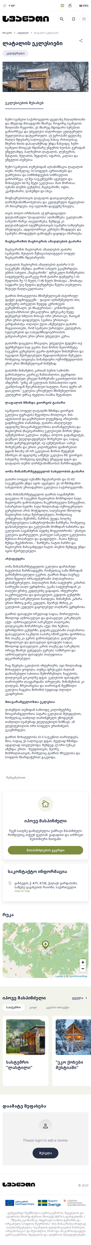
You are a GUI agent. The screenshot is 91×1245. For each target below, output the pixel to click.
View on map (22, 891)
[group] (26, 1051)
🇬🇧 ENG (83, 5)
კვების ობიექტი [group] (57, 1007)
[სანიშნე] (73, 19)
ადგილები (23, 32)
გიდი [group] (33, 1007)
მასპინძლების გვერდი (46, 850)
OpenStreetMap (78, 976)
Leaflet (59, 976)
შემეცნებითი (16, 777)
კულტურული (15, 53)
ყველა (77, 998)
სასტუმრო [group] (13, 1007)
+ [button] (82, 962)
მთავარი (7, 32)
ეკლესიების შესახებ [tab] (24, 102)
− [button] (82, 968)
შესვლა (45, 1153)
